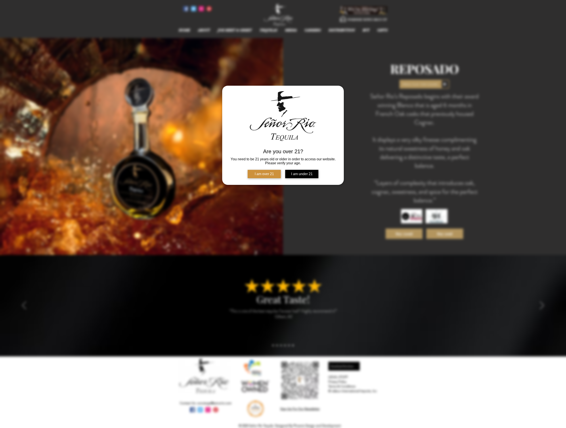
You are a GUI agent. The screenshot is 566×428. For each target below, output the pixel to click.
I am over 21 (264, 174)
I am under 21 (302, 174)
